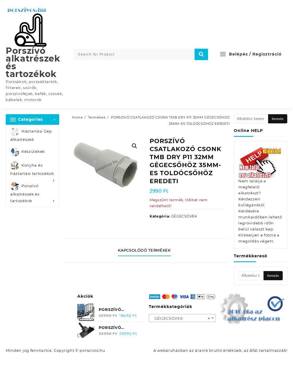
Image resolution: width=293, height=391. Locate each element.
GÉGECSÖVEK (184, 216)
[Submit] (201, 54)
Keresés (278, 119)
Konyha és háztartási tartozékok (32, 169)
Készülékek (33, 151)
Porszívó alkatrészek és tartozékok (33, 62)
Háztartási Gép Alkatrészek (31, 135)
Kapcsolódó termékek (144, 250)
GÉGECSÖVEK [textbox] (180, 318)
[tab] (146, 250)
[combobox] (182, 318)
